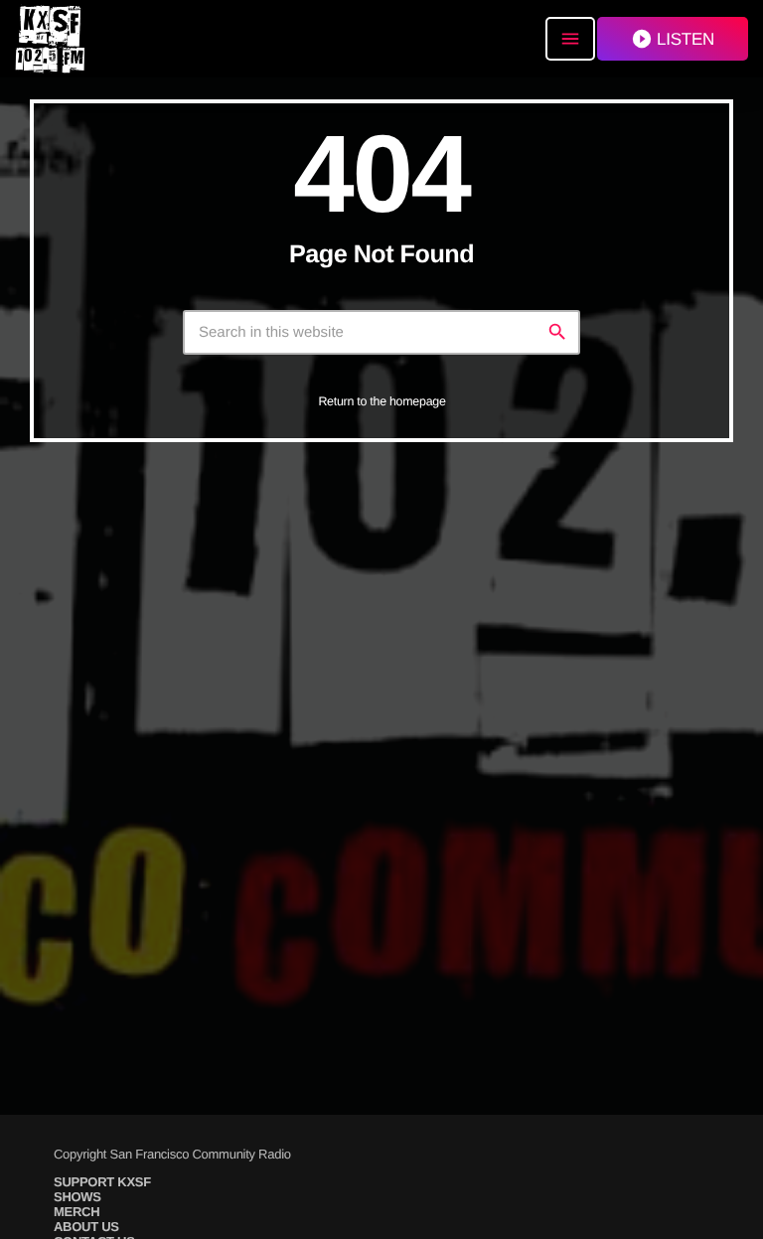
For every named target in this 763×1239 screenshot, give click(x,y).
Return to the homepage (381, 401)
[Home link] (49, 39)
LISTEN (672, 39)
